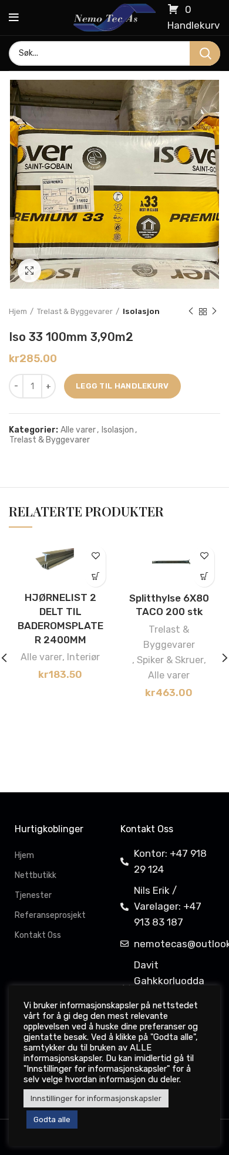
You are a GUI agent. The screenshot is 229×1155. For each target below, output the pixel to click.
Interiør (83, 657)
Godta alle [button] (51, 1119)
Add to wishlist (95, 556)
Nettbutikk (35, 875)
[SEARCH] (205, 53)
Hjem (18, 311)
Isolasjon (141, 311)
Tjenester (33, 895)
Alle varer (78, 430)
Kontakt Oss (38, 935)
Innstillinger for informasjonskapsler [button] (96, 1098)
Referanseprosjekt (50, 915)
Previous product (191, 312)
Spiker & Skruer (170, 660)
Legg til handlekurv (122, 385)
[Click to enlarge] (29, 270)
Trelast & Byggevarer (75, 311)
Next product (214, 312)
